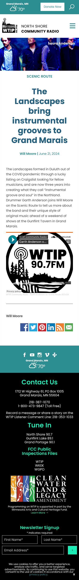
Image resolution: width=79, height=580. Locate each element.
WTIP (39, 461)
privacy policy (38, 574)
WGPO (39, 469)
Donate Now (52, 7)
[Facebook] (24, 354)
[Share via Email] (69, 327)
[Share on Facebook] (24, 327)
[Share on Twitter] (33, 327)
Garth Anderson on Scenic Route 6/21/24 (49, 294)
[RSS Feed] (60, 327)
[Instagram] (39, 354)
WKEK (39, 465)
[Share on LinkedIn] (51, 327)
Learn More (38, 512)
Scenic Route (39, 76)
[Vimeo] (47, 354)
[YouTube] (32, 354)
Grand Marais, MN (17, 4)
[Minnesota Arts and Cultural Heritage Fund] (39, 488)
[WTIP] (32, 24)
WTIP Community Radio (17, 294)
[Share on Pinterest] (42, 327)
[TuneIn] (54, 354)
